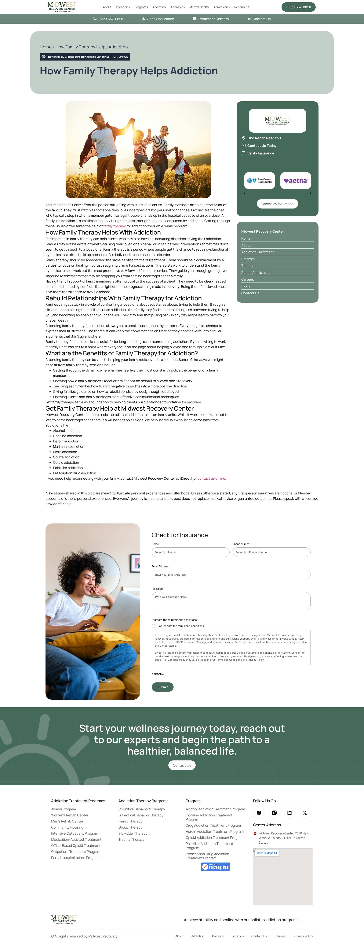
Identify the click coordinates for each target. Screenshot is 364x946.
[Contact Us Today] (243, 145)
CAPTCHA (158, 674)
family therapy (114, 226)
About (107, 7)
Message (157, 588)
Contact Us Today (261, 145)
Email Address (160, 566)
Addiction (159, 7)
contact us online (211, 478)
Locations (123, 7)
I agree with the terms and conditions (181, 625)
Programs (141, 7)
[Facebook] (259, 813)
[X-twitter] (305, 813)
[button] (244, 193)
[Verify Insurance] (243, 153)
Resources (241, 7)
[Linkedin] (289, 813)
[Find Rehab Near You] (243, 138)
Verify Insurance (260, 153)
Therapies (178, 7)
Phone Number (241, 544)
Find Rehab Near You (264, 138)
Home (46, 47)
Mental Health (199, 7)
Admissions (222, 7)
